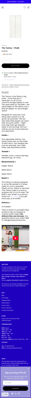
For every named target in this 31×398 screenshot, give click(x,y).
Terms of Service (6, 308)
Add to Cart (15, 65)
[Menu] (2, 7)
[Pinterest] (19, 393)
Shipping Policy (6, 300)
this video (14, 196)
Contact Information (8, 310)
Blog (3, 295)
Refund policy (6, 303)
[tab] (6, 92)
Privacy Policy (6, 305)
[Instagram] (15, 393)
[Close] (28, 369)
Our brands (5, 298)
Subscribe (15, 388)
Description (5, 92)
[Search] (24, 8)
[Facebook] (12, 393)
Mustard (4, 45)
